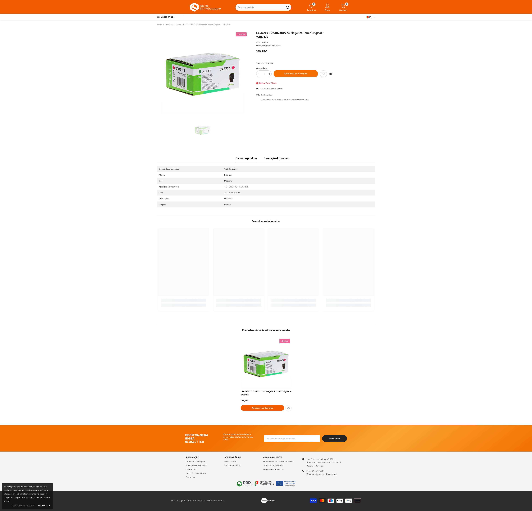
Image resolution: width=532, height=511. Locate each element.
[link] (183, 300)
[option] (202, 72)
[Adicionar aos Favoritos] (323, 73)
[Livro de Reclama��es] (268, 500)
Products (169, 24)
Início (159, 24)
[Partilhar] (329, 74)
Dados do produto (246, 158)
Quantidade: (262, 68)
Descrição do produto (276, 158)
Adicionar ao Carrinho (295, 73)
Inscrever (334, 438)
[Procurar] (263, 7)
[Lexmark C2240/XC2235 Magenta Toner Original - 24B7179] (266, 363)
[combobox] (260, 7)
